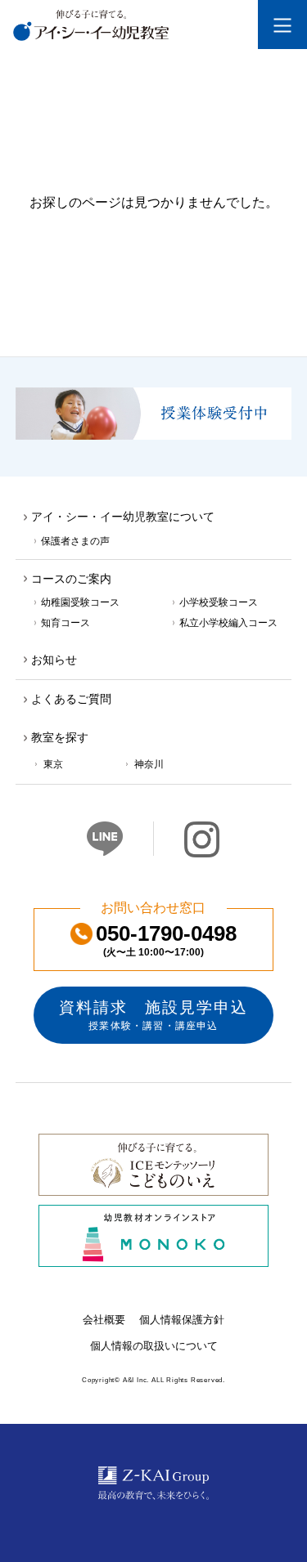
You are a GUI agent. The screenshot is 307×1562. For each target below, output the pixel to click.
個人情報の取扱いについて (154, 1346)
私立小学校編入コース (228, 622)
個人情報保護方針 (181, 1320)
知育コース (65, 622)
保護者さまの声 (75, 540)
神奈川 (149, 764)
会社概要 (104, 1320)
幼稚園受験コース (80, 602)
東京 (53, 764)
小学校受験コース (218, 602)
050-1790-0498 (166, 940)
